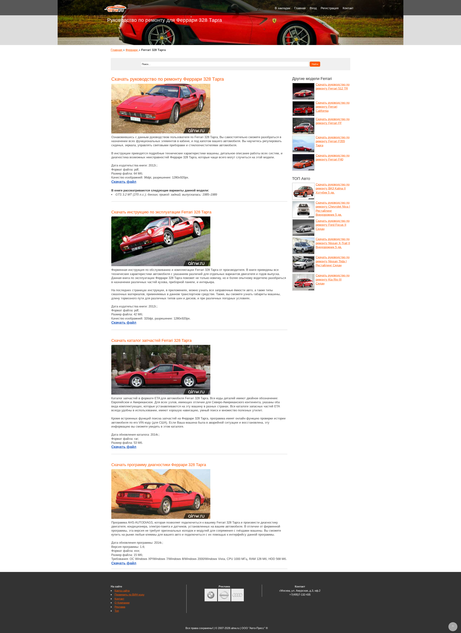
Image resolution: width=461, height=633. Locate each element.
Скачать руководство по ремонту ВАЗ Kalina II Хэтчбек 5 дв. (333, 188)
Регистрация (330, 8)
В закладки (282, 8)
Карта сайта (122, 590)
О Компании (122, 602)
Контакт (348, 8)
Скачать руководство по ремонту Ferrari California (333, 107)
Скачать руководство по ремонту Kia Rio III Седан (333, 279)
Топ (117, 610)
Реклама (120, 606)
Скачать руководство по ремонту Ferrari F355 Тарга (333, 141)
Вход (313, 8)
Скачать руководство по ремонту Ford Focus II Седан (333, 225)
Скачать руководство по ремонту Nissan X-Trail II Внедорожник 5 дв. (333, 243)
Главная (300, 8)
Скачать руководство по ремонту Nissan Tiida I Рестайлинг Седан (333, 261)
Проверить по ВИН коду (129, 594)
